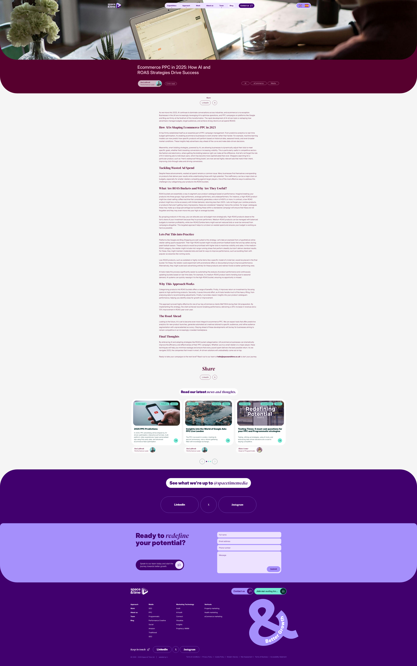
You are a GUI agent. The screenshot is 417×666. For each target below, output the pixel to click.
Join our (267, 591)
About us (209, 6)
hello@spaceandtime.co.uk (228, 357)
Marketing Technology (185, 604)
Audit (178, 608)
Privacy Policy (207, 657)
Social (151, 624)
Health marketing (211, 612)
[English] (300, 5)
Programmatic (154, 616)
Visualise (179, 620)
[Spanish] (307, 5)
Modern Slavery (232, 657)
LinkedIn (205, 103)
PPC (150, 612)
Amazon (152, 628)
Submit (273, 569)
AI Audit (179, 612)
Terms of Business (261, 657)
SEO (150, 608)
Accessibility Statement (278, 657)
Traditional (153, 632)
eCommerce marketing (213, 616)
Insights (179, 624)
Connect (179, 616)
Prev (202, 461)
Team (221, 6)
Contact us (244, 6)
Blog (231, 6)
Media (151, 604)
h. (167, 657)
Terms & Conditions (193, 657)
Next (214, 461)
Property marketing (211, 608)
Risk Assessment (246, 657)
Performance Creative (157, 620)
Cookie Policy (219, 657)
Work (198, 6)
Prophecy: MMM (182, 628)
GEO (150, 636)
